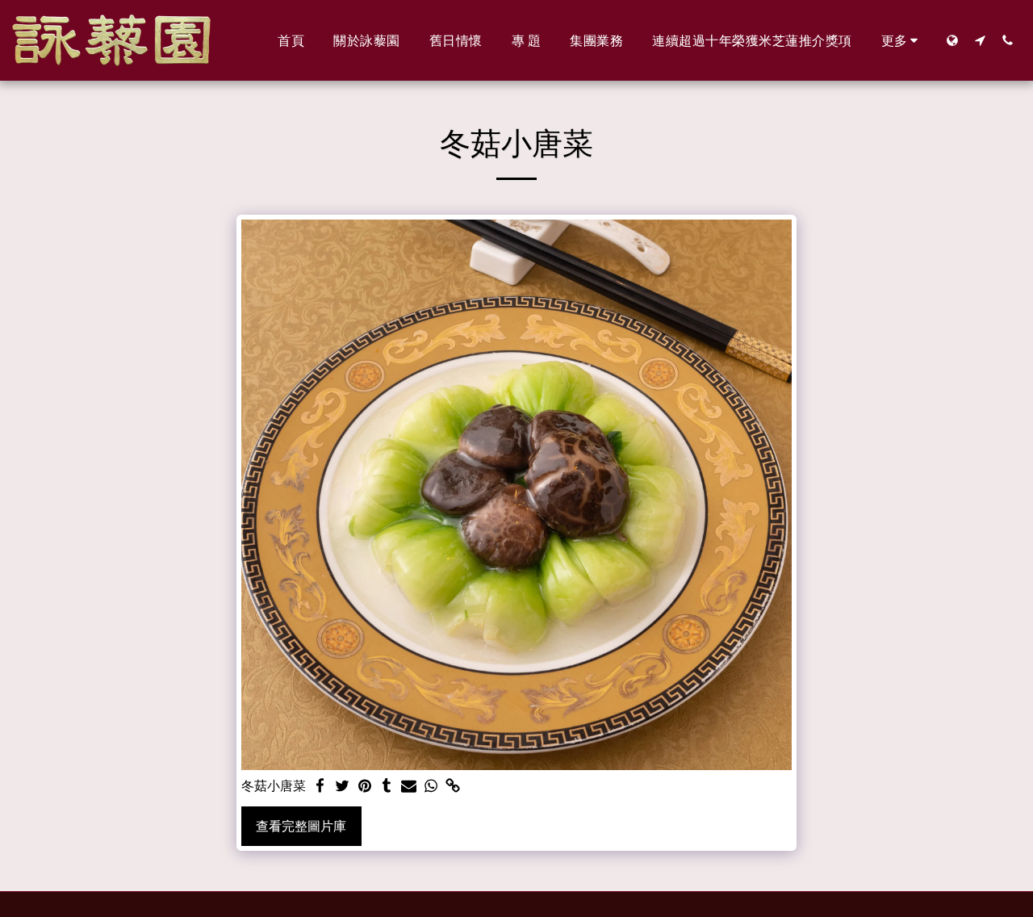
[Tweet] (342, 786)
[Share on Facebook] (320, 786)
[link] (453, 786)
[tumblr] (386, 786)
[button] (980, 40)
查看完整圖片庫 (301, 826)
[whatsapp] (431, 786)
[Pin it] (365, 786)
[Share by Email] (409, 786)
